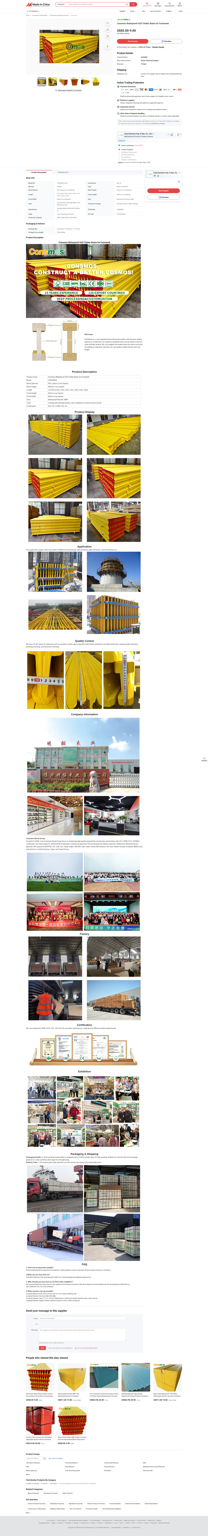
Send (42, 1348)
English (53, 1523)
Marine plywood (31, 1470)
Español (60, 1523)
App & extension (155, 11)
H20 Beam (107, 1470)
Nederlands (108, 1523)
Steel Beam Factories (57, 1504)
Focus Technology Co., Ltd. (90, 1527)
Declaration (126, 1527)
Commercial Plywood (111, 1463)
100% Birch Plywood (33, 1463)
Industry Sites (118, 1520)
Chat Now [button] (167, 41)
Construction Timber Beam (37, 1509)
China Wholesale (95, 1520)
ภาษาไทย (139, 1523)
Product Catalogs (56, 1458)
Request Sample (158, 47)
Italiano (93, 1523)
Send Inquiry (133, 41)
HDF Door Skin (148, 1470)
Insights (158, 1520)
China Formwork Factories (37, 1504)
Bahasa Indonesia (164, 1523)
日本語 (128, 1523)
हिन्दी (133, 1523)
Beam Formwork (33, 1493)
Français (75, 1523)
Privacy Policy (136, 1527)
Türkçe (146, 1523)
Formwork (74, 15)
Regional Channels (129, 1520)
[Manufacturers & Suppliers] (38, 4)
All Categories (33, 11)
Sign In (120, 162)
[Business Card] (179, 181)
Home (28, 15)
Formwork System (71, 1463)
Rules (180, 11)
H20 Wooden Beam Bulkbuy (111, 1509)
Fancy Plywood (109, 1467)
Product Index (141, 1520)
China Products (61, 1520)
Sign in (180, 6)
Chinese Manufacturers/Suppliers (78, 1520)
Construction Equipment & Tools (59, 15)
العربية (115, 1523)
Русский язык (85, 1523)
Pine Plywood (69, 1467)
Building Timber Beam (57, 1509)
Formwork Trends (92, 1509)
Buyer (132, 11)
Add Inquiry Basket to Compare (69, 90)
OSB (27, 1467)
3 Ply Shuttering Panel (72, 1470)
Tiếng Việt (153, 1523)
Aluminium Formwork (50, 1493)
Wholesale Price (107, 1520)
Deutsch (100, 1523)
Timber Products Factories (96, 1504)
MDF (144, 1463)
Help (143, 11)
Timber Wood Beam (151, 1504)
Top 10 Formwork (75, 1509)
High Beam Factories (76, 1504)
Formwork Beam (115, 1504)
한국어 (122, 1523)
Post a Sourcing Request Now (86, 1348)
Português (68, 1523)
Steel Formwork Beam (132, 1504)
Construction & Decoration (39, 15)
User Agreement (116, 1527)
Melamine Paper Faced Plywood (153, 1467)
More (28, 1513)
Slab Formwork (67, 1493)
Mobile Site (151, 1520)
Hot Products (51, 1520)
